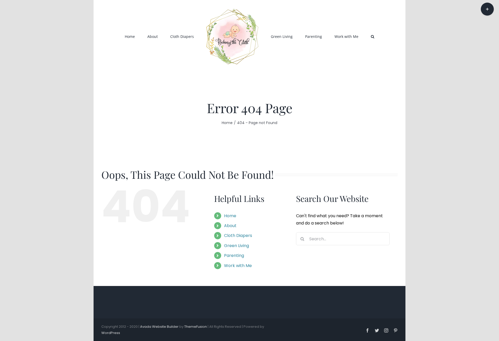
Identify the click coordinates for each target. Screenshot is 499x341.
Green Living (236, 246)
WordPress (110, 332)
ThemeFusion (195, 326)
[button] (348, 36)
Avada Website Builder (159, 326)
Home (230, 216)
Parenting (234, 255)
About (230, 226)
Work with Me (238, 266)
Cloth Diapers (238, 235)
